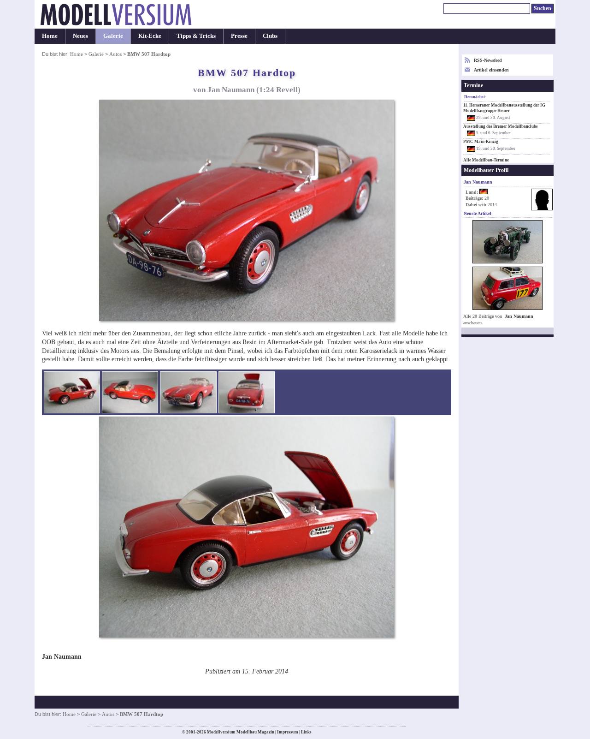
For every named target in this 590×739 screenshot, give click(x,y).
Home (50, 36)
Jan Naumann (519, 316)
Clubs (270, 36)
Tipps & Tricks (196, 36)
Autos (115, 54)
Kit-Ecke (149, 36)
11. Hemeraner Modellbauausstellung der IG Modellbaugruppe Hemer (504, 108)
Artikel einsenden (491, 69)
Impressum (287, 732)
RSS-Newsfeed (488, 60)
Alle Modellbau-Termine (486, 160)
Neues (80, 36)
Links (306, 732)
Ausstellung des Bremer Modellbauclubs (500, 126)
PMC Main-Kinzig (480, 141)
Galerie (113, 36)
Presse (239, 36)
